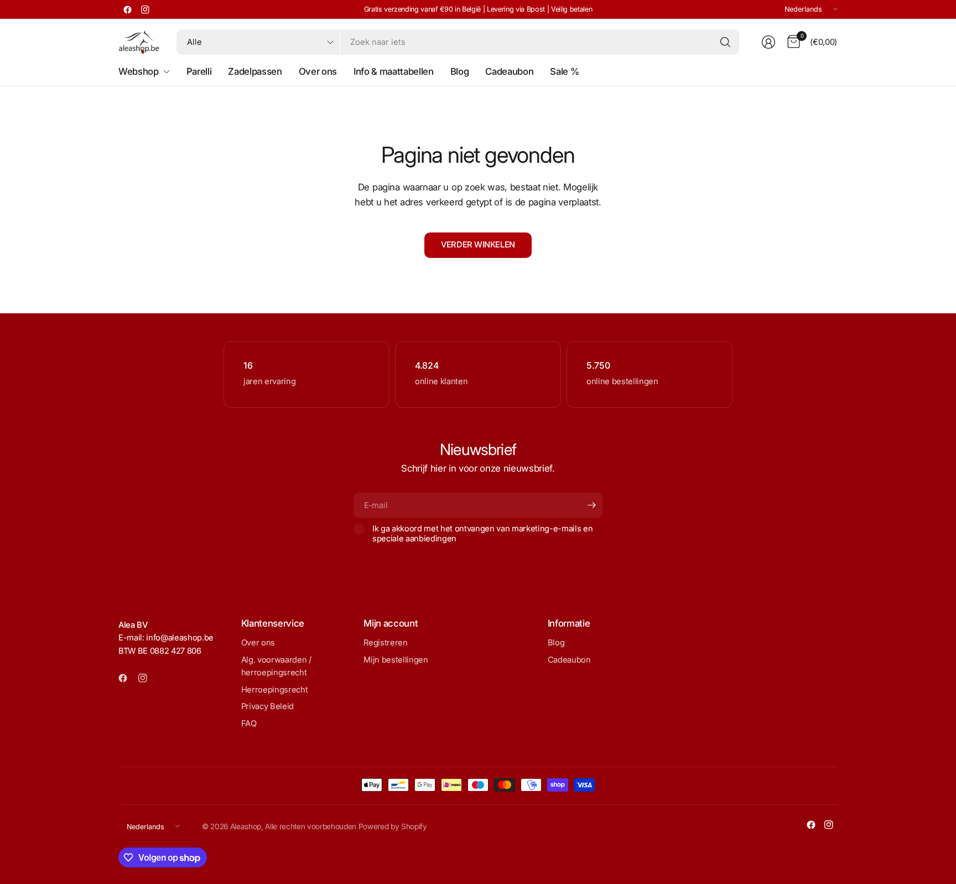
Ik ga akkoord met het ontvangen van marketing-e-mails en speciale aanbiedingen (482, 534)
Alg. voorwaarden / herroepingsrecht (276, 666)
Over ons (258, 643)
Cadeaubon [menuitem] (509, 71)
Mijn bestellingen (395, 660)
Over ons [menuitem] (318, 71)
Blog (556, 643)
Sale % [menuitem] (564, 71)
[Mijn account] (768, 42)
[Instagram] (145, 9)
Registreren (385, 643)
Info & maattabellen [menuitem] (394, 71)
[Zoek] (725, 42)
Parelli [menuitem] (199, 71)
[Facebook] (127, 9)
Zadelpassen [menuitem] (255, 71)
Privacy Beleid (267, 706)
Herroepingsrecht (274, 690)
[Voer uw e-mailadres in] (591, 505)
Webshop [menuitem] (138, 71)
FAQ (249, 723)
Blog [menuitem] (459, 71)
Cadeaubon (569, 660)
